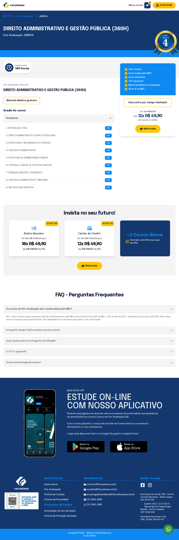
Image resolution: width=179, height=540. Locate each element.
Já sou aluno (165, 5)
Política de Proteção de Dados (60, 516)
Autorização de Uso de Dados (60, 511)
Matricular (150, 129)
